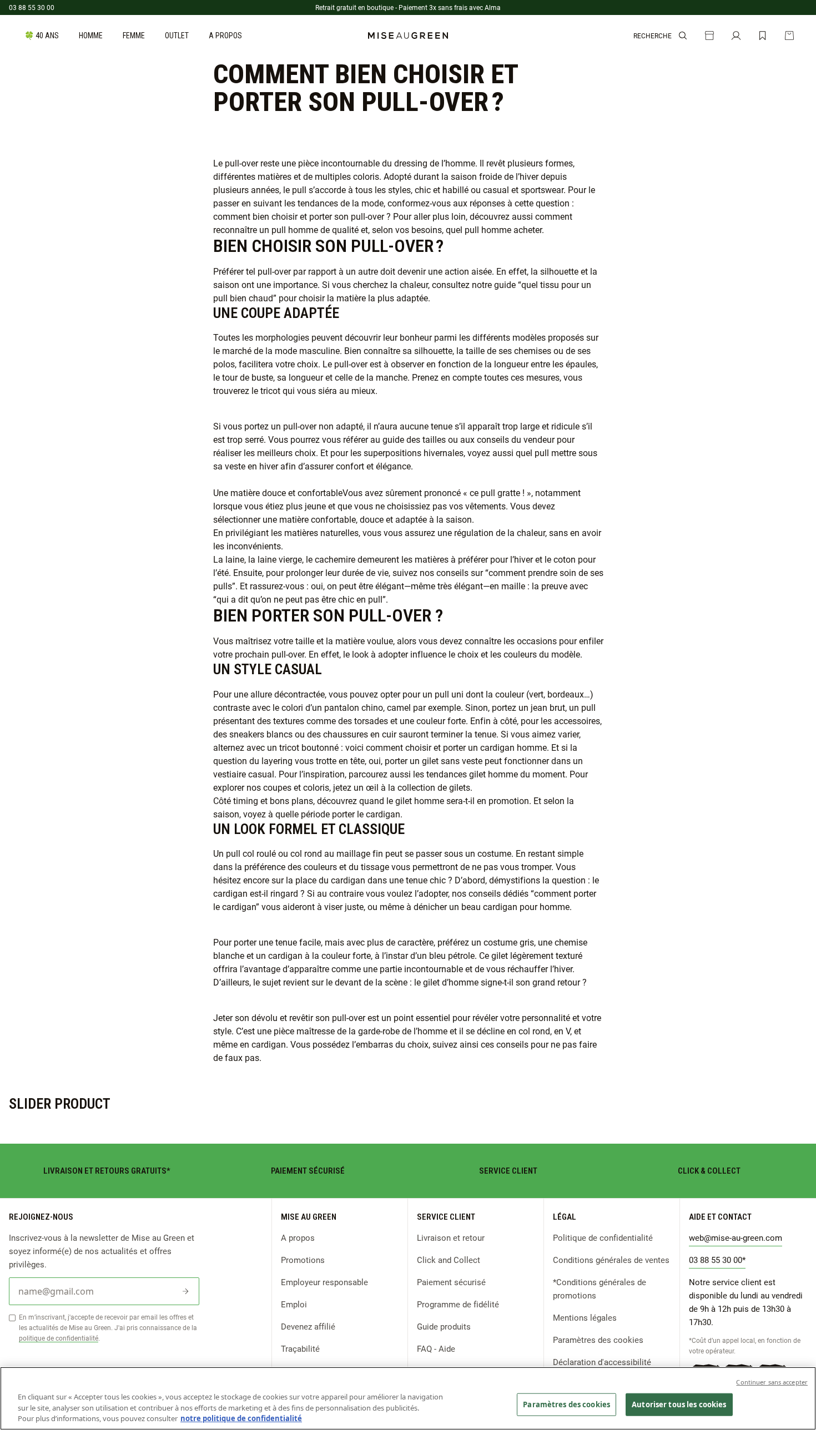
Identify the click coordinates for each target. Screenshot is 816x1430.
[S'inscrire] (185, 1291)
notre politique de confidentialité (241, 1418)
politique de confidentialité (58, 1337)
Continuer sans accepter (772, 1382)
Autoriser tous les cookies (679, 1404)
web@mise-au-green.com (735, 1237)
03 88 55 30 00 (31, 7)
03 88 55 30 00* (717, 1259)
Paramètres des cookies (598, 1339)
